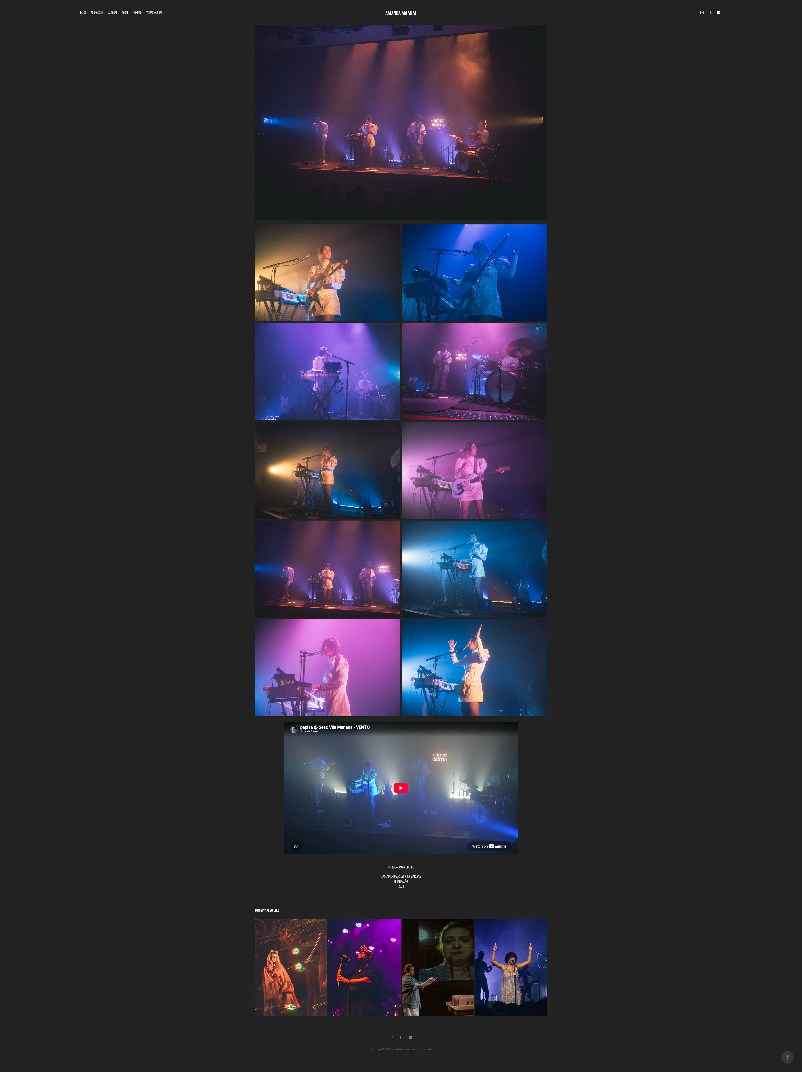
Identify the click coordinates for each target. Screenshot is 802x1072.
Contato (137, 12)
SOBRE (125, 12)
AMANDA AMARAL (401, 13)
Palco (83, 12)
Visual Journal (154, 12)
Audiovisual (97, 12)
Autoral (112, 12)
